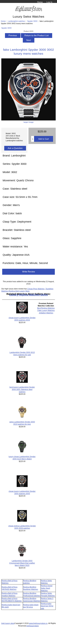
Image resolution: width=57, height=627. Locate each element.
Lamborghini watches (16, 21)
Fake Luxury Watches (46, 310)
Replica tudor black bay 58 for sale (47, 606)
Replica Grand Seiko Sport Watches (46, 588)
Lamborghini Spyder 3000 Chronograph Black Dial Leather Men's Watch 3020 (22, 563)
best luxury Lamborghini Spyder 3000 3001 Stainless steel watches (22, 389)
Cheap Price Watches (36, 289)
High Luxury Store (22, 291)
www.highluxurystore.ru (38, 623)
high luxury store (7, 623)
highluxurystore (32, 626)
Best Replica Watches (46, 308)
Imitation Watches (46, 313)
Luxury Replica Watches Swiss (28, 294)
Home (40, 2)
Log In (49, 2)
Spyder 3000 (32, 21)
